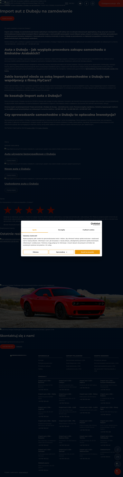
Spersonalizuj (60, 252)
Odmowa (35, 252)
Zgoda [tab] (34, 230)
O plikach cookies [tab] (88, 230)
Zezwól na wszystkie (87, 252)
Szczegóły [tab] (61, 230)
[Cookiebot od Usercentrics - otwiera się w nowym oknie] (92, 224)
